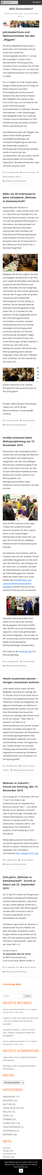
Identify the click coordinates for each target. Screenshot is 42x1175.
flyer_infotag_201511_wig (27, 853)
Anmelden (6, 1148)
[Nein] (39, 1167)
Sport (6, 1115)
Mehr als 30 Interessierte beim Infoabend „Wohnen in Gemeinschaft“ (19, 197)
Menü (38, 2)
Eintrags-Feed (8, 1151)
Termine (32, 172)
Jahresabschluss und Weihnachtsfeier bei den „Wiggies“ (19, 35)
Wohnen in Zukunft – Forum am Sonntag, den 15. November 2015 (20, 786)
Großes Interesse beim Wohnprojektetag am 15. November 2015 (19, 441)
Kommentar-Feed (9, 1154)
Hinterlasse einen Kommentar (15, 181)
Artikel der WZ (25, 651)
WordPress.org (8, 1157)
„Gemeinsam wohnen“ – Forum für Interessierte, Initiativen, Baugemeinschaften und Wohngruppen (19, 1033)
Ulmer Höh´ (9, 1123)
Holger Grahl (7, 1057)
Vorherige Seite (13, 984)
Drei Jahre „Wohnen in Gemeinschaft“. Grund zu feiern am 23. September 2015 (19, 882)
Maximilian (7, 1066)
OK (21, 1171)
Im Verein (25, 172)
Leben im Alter (11, 1108)
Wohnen (32, 420)
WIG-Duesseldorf (21, 9)
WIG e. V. (18, 177)
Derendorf (9, 1096)
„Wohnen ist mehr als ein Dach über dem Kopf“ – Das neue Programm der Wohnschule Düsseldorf (20, 1021)
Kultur (7, 1104)
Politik (7, 1111)
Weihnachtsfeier (9, 177)
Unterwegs (9, 1130)
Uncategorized (11, 1126)
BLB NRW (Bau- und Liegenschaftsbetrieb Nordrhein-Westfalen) (17, 583)
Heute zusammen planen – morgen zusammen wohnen (21, 680)
